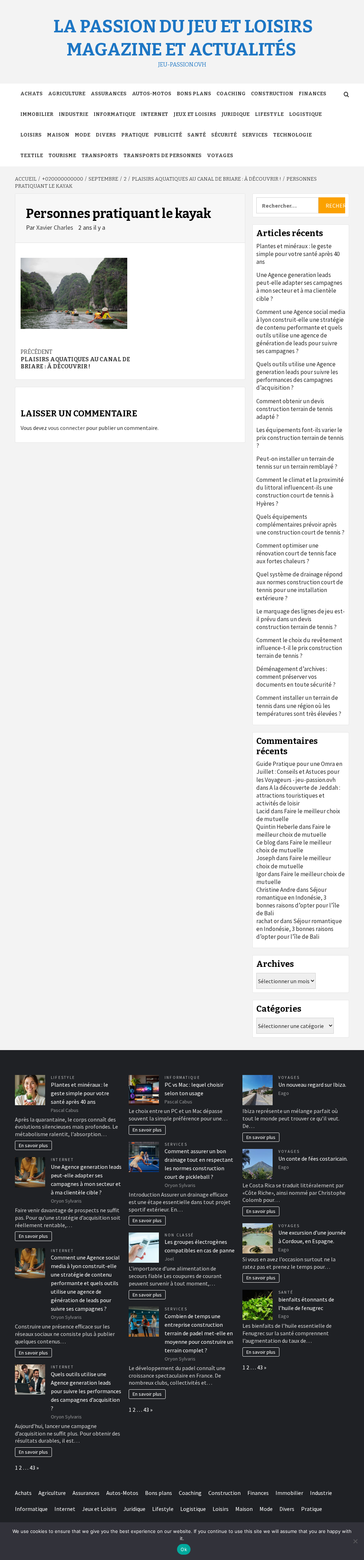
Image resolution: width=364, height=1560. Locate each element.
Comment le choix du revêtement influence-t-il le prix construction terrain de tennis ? (299, 648)
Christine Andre (275, 890)
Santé (196, 135)
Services (255, 135)
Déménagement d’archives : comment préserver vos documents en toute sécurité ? (296, 676)
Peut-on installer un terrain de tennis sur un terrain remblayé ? (296, 462)
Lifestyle (269, 114)
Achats (31, 94)
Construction (272, 94)
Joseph (265, 858)
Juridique (235, 114)
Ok (184, 1549)
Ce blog (265, 842)
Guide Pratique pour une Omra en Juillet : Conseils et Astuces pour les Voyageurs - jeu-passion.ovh (299, 771)
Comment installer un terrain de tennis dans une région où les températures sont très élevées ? (298, 705)
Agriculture (66, 94)
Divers (106, 135)
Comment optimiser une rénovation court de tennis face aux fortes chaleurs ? (296, 553)
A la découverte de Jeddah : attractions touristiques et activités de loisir (298, 795)
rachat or (267, 921)
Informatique (114, 114)
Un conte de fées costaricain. (313, 1158)
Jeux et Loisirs (194, 114)
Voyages (220, 156)
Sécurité (224, 135)
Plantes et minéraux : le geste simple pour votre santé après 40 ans (297, 254)
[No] (355, 1541)
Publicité (168, 135)
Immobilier (36, 114)
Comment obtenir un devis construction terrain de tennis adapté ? (294, 409)
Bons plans (194, 94)
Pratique (135, 135)
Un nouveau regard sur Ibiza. (312, 1084)
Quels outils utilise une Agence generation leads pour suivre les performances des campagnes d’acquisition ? (297, 376)
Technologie (292, 135)
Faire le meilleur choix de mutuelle (293, 830)
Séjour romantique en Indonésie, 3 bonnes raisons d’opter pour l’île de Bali (297, 901)
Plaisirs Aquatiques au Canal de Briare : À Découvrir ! (75, 359)
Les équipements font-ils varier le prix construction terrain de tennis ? (300, 437)
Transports (99, 156)
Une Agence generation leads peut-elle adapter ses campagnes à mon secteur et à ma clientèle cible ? (299, 286)
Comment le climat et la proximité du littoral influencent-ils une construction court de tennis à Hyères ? (300, 491)
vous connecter (66, 427)
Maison (58, 135)
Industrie (73, 114)
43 (32, 1467)
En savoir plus (33, 1145)
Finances (312, 94)
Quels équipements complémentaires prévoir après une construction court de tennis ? (300, 524)
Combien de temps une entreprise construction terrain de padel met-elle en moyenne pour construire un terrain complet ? (199, 1333)
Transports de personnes (162, 156)
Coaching (231, 94)
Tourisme (62, 156)
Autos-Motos (151, 94)
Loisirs (31, 135)
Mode (82, 135)
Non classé (179, 1234)
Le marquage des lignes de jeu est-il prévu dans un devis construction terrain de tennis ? (300, 619)
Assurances (109, 94)
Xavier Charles (55, 227)
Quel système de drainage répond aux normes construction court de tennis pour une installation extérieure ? (299, 586)
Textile (31, 156)
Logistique (305, 114)
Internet (154, 114)
